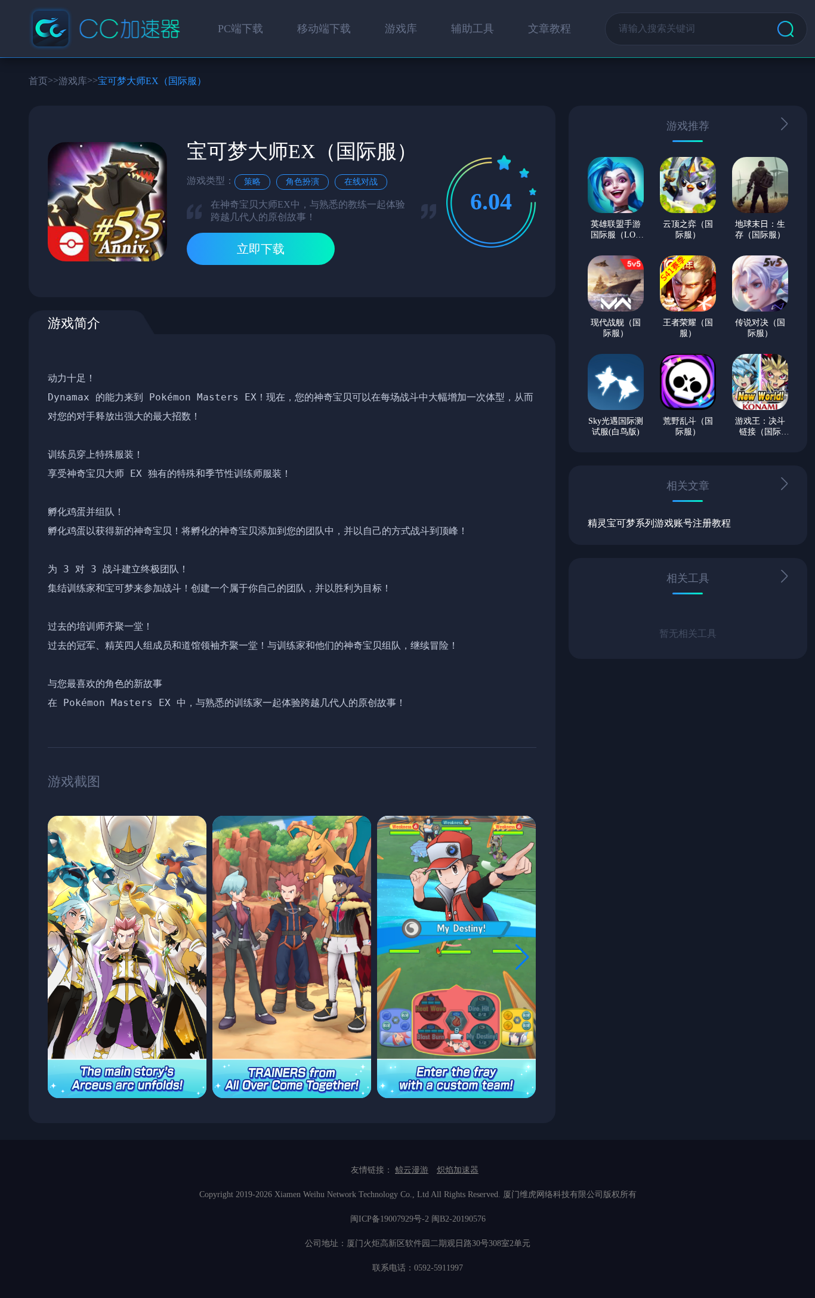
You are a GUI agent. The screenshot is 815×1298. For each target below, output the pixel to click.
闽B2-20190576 (458, 1218)
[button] (522, 957)
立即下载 (261, 248)
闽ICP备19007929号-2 (389, 1218)
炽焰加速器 (457, 1170)
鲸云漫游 (411, 1170)
